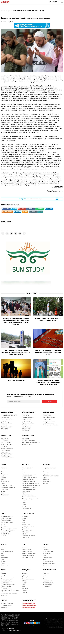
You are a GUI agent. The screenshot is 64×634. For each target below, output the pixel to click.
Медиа (3, 563)
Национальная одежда (28, 555)
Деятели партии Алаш (7, 522)
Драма (24, 522)
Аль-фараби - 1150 (6, 533)
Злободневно (26, 570)
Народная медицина (6, 605)
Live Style (46, 544)
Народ (24, 544)
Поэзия (24, 518)
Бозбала (45, 548)
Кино (2, 555)
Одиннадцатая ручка (27, 530)
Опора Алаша (25, 537)
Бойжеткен (46, 549)
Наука (44, 577)
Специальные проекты (7, 580)
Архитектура (4, 565)
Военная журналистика (49, 563)
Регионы (24, 590)
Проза (23, 520)
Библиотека (25, 532)
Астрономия (46, 575)
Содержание (46, 586)
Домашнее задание (48, 551)
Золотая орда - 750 (6, 532)
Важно (3, 513)
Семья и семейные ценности (16, 380)
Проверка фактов (5, 588)
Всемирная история (6, 518)
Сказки (24, 533)
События (24, 580)
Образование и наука (49, 570)
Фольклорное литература (7, 577)
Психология (46, 573)
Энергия (45, 579)
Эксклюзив (25, 588)
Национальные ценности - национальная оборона (8, 585)
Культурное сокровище (28, 526)
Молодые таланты (6, 575)
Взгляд (24, 586)
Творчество (25, 516)
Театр (2, 553)
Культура (4, 544)
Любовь (45, 555)
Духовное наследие (28, 513)
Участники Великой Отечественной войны (10, 591)
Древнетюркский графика (8, 530)
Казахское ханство (6, 520)
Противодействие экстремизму (30, 577)
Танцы (2, 549)
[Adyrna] (7, 2)
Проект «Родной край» (7, 579)
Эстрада (3, 561)
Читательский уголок (48, 553)
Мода (44, 559)
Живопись (3, 548)
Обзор (23, 584)
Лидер (23, 575)
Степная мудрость (26, 524)
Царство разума (47, 580)
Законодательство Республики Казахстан (9, 594)
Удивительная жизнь (48, 582)
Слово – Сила (25, 528)
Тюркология (4, 524)
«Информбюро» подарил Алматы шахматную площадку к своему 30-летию (48, 319)
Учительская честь (48, 584)
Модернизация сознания (28, 535)
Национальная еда (27, 551)
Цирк (2, 559)
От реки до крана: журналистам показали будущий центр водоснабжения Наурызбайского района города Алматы (16, 352)
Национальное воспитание (29, 553)
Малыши (3, 573)
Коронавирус (4, 607)
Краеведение (4, 526)
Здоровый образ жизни (7, 603)
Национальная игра (27, 549)
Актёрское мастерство (7, 551)
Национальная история (7, 516)
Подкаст (24, 582)
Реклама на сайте (5, 629)
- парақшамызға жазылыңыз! (30, 199)
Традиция (24, 548)
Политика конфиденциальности (14, 629)
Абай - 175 (3, 535)
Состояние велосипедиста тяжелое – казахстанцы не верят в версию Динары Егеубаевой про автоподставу (48, 382)
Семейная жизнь (47, 557)
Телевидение (4, 557)
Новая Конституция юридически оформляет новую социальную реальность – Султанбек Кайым (48, 352)
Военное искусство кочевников (9, 528)
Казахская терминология (28, 579)
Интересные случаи (48, 561)
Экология (24, 592)
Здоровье (24, 573)
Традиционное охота (27, 557)
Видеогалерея (5, 582)
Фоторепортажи (47, 565)
